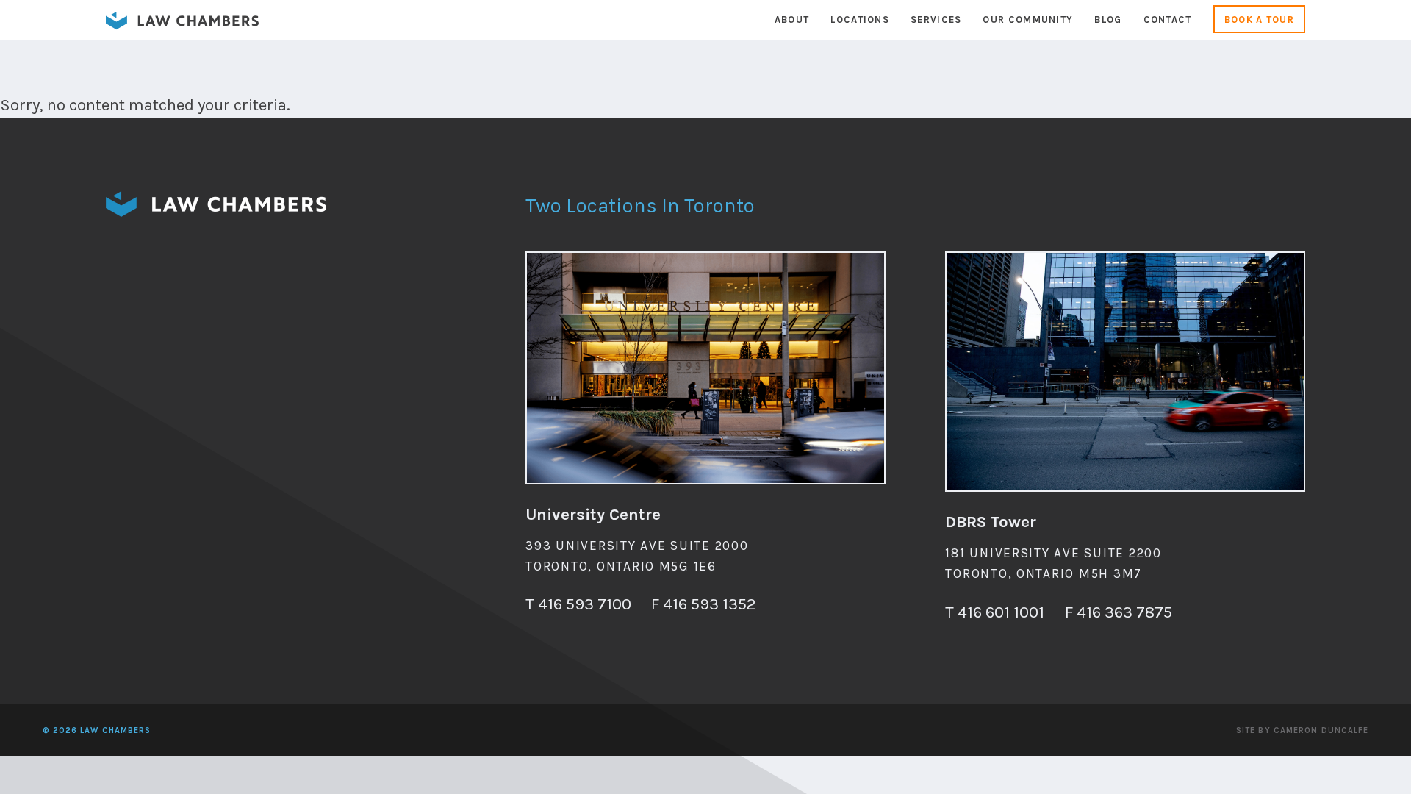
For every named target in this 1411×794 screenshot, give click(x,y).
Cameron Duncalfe (1321, 730)
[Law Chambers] (182, 25)
